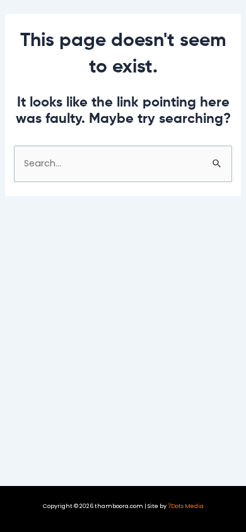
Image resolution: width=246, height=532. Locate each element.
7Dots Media (186, 506)
